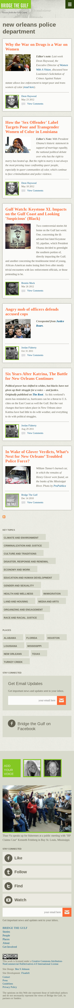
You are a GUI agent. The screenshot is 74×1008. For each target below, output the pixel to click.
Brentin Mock (28, 283)
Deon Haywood (28, 96)
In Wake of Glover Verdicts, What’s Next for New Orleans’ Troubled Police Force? (36, 456)
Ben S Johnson (22, 969)
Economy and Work (17, 569)
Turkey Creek (13, 662)
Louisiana (10, 646)
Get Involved (10, 946)
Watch (20, 900)
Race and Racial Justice (20, 617)
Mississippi (34, 646)
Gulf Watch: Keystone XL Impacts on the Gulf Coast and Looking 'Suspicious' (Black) (35, 214)
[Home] (26, 4)
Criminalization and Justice (23, 545)
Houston (53, 638)
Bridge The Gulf (29, 495)
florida (31, 638)
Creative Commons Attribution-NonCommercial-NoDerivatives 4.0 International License (33, 962)
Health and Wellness (18, 593)
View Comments (35, 103)
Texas (36, 654)
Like (18, 858)
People (6, 935)
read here (29, 87)
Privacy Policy (10, 987)
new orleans (13, 654)
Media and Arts (48, 601)
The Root (38, 394)
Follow (20, 872)
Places (6, 939)
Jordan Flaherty (28, 347)
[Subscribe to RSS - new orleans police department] (4, 517)
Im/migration (52, 593)
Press (5, 980)
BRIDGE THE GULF (15, 927)
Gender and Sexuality (19, 585)
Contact (6, 977)
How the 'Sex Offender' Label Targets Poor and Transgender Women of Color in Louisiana (32, 127)
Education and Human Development (28, 577)
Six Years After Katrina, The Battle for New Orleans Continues (36, 376)
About (6, 943)
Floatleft (25, 973)
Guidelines (8, 983)
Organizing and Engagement (23, 609)
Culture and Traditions (20, 553)
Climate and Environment (21, 537)
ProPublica (60, 485)
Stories (6, 931)
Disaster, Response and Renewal (26, 561)
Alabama (10, 638)
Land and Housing (16, 601)
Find (18, 886)
